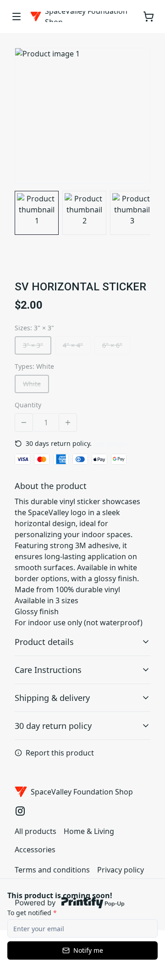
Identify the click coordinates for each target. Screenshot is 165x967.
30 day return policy (53, 725)
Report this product (60, 753)
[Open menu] (16, 16)
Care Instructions (48, 669)
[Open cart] (148, 16)
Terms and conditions (52, 870)
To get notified (32, 912)
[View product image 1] (37, 213)
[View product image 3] (132, 213)
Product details (44, 641)
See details (110, 443)
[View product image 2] (84, 213)
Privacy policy (120, 870)
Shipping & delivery (52, 697)
